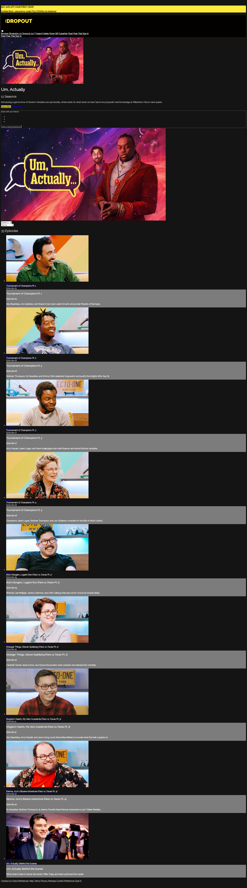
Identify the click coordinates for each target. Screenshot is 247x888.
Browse (5, 33)
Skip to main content (11, 2)
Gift (57, 33)
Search (39, 33)
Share (20, 106)
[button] (2, 31)
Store (52, 33)
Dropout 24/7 (29, 33)
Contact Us (6, 881)
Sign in (85, 33)
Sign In (18, 36)
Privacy (44, 881)
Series (46, 33)
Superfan (63, 33)
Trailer (14, 106)
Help (31, 881)
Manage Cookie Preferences (61, 881)
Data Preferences (20, 881)
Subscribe (6, 106)
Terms (37, 881)
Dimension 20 (15, 33)
